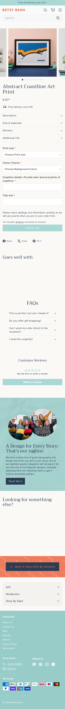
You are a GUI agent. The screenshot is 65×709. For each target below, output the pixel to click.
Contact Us (8, 626)
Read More (15, 481)
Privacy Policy (10, 644)
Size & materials (12, 123)
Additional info (11, 137)
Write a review (32, 382)
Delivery (7, 130)
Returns (7, 639)
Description (9, 115)
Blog (5, 631)
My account (9, 648)
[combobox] (32, 18)
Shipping (20, 222)
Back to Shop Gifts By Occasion (34, 566)
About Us (7, 622)
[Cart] (52, 10)
